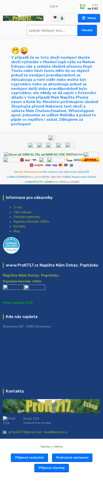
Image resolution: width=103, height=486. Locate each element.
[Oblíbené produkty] (55, 18)
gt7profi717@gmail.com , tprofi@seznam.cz (38, 432)
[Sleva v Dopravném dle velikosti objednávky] (37, 154)
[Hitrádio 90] (41, 147)
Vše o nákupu (22, 212)
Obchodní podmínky (26, 217)
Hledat (87, 30)
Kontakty (19, 226)
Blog (16, 231)
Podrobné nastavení (72, 457)
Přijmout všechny (52, 468)
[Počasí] (70, 147)
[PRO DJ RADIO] (60, 147)
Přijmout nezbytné (29, 457)
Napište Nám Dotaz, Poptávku (31, 275)
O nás (17, 207)
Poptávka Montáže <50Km (31, 222)
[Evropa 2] (51, 147)
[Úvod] (23, 18)
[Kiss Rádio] (32, 147)
